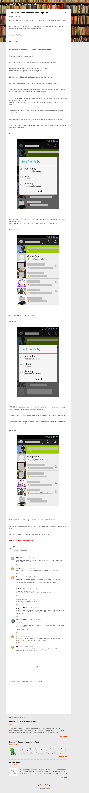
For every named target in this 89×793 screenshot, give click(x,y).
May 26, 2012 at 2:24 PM (26, 646)
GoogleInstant (24, 550)
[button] (66, 13)
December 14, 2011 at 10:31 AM (29, 568)
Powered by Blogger (45, 785)
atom (17, 636)
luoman (48, 788)
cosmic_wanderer (21, 619)
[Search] (82, 4)
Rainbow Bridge (15, 762)
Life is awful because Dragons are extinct (24, 742)
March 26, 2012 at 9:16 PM (31, 599)
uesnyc (18, 557)
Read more (63, 736)
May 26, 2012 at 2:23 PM (26, 636)
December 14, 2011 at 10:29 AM (29, 557)
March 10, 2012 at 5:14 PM (31, 588)
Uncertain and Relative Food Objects (22, 722)
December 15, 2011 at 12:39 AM (31, 577)
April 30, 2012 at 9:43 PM (34, 619)
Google (16, 550)
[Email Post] (14, 547)
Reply (18, 564)
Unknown (19, 577)
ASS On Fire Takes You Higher (24, 4)
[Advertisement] (77, 35)
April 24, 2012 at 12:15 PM (32, 608)
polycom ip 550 (20, 608)
